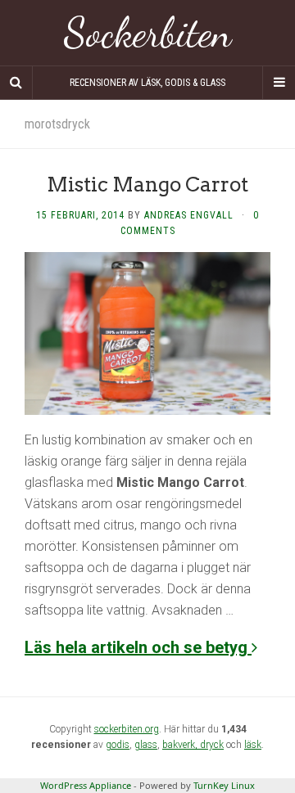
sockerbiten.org (126, 729)
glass (145, 744)
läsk (252, 744)
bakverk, (181, 744)
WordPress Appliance (85, 785)
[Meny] (278, 82)
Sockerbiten (148, 32)
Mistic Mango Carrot (147, 184)
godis (117, 744)
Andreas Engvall (189, 215)
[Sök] (16, 82)
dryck (212, 744)
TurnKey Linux (224, 785)
